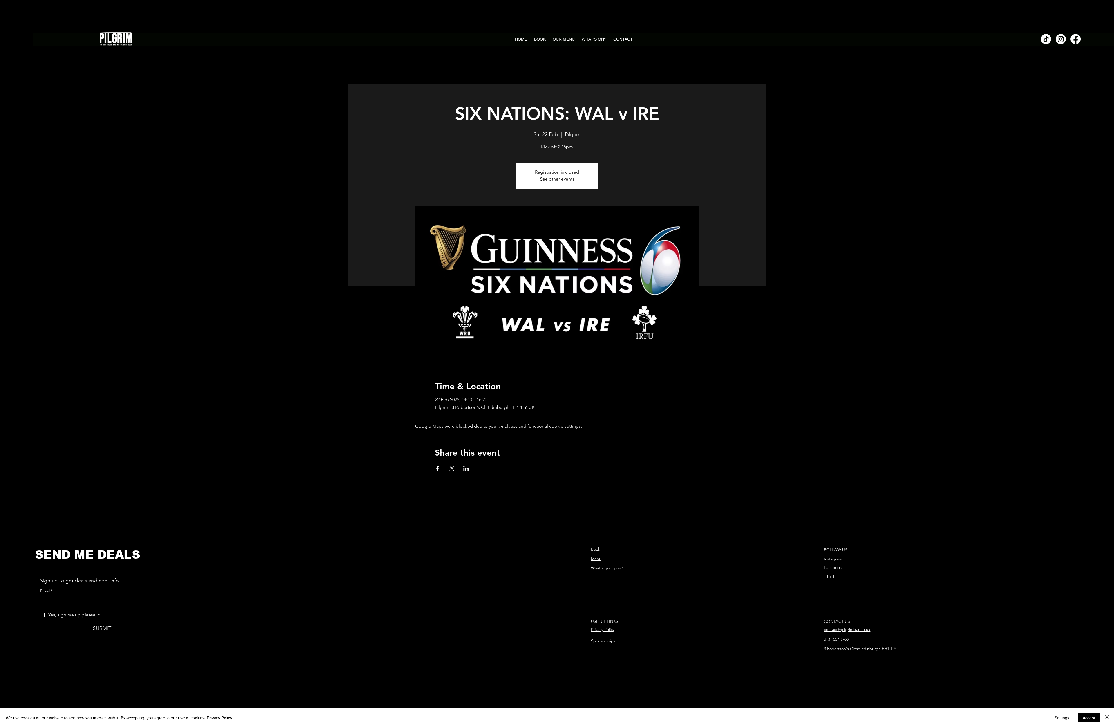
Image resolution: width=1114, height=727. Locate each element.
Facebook (833, 567)
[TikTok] (1046, 39)
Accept (1089, 718)
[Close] (1107, 717)
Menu (596, 558)
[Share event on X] (452, 468)
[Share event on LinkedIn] (466, 468)
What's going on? (607, 568)
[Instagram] (1061, 39)
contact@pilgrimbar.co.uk (847, 629)
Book (595, 549)
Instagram (833, 559)
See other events (557, 179)
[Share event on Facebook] (437, 468)
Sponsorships (603, 640)
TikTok (829, 577)
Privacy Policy (602, 629)
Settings (1062, 718)
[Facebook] (1075, 39)
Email (46, 590)
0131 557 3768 (836, 639)
